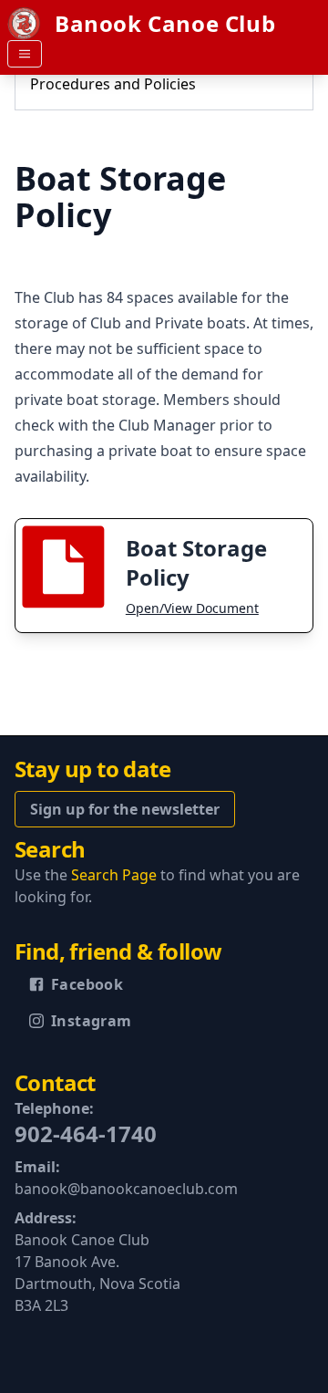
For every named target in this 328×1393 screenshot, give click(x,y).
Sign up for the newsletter (125, 809)
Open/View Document (192, 608)
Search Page (114, 875)
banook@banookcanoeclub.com (126, 1189)
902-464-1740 (86, 1133)
